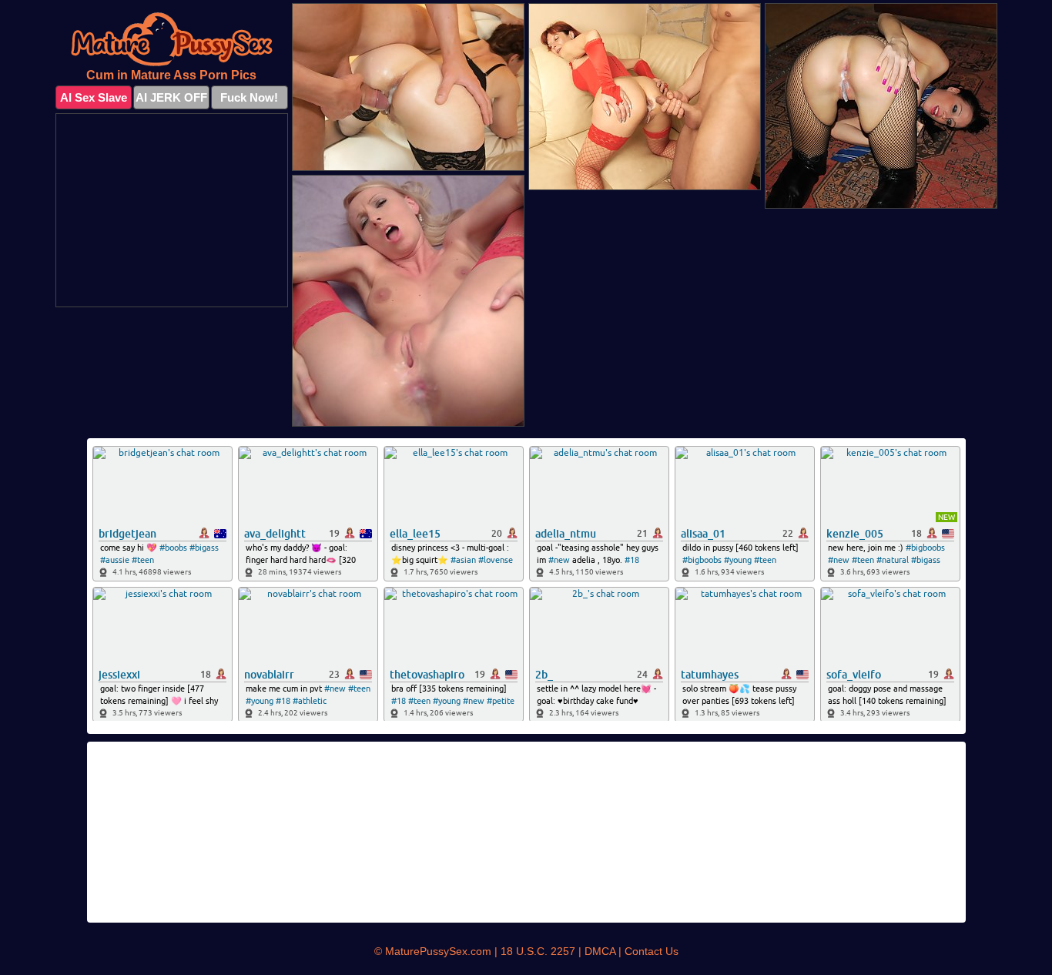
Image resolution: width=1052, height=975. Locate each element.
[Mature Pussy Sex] (171, 39)
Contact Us (651, 951)
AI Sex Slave (93, 97)
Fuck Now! (249, 97)
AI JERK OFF (171, 97)
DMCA (600, 951)
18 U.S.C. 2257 (538, 951)
